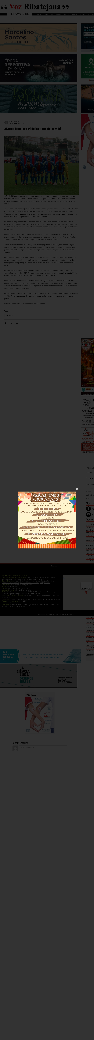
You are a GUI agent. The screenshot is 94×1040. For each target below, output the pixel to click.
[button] (77, 488)
